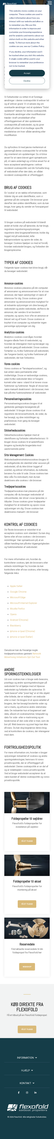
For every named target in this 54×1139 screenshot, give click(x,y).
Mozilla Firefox (17, 608)
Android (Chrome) (19, 619)
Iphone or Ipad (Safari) (21, 636)
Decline (27, 81)
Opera (13, 614)
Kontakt (25, 1083)
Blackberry (15, 625)
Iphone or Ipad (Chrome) (22, 631)
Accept (27, 73)
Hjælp (25, 1070)
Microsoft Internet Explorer (23, 603)
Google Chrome (18, 591)
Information (25, 1057)
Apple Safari (16, 586)
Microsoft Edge (17, 597)
